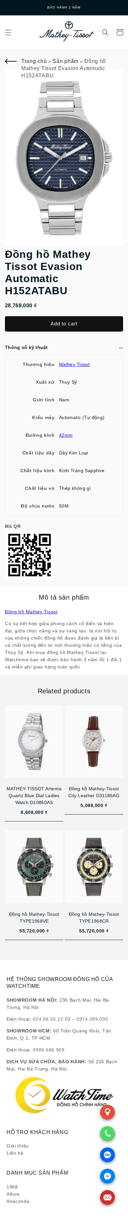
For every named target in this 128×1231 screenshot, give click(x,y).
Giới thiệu (18, 1145)
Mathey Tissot (74, 364)
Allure (13, 1194)
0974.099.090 (92, 1019)
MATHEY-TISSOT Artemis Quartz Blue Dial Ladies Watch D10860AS (34, 795)
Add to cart (64, 323)
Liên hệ (15, 1153)
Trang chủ (34, 61)
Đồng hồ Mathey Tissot (31, 611)
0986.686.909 (48, 1049)
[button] (8, 32)
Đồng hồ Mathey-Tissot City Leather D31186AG (93, 792)
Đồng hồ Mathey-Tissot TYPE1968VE (34, 918)
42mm (66, 435)
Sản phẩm (65, 61)
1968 (12, 1186)
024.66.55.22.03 (52, 1019)
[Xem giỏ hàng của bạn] (120, 32)
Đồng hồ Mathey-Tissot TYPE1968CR (94, 918)
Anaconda (18, 1201)
